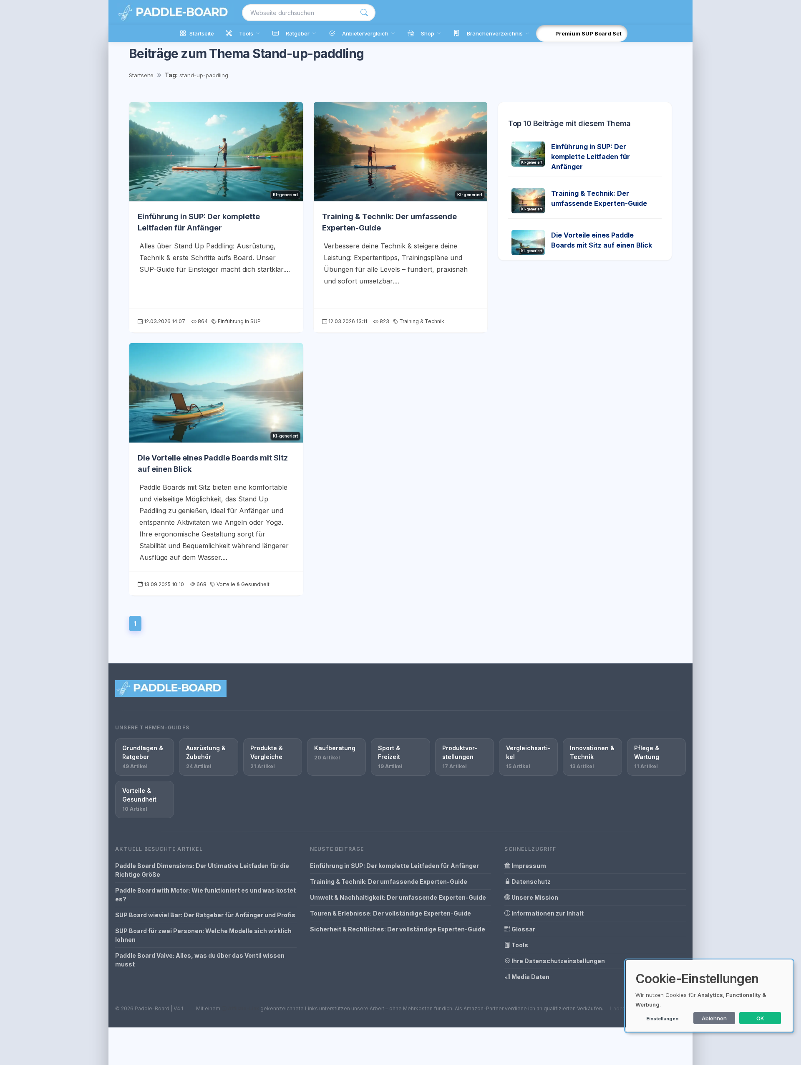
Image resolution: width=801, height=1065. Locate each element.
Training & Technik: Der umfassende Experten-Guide (388, 881)
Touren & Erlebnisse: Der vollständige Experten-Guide (390, 913)
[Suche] (364, 12)
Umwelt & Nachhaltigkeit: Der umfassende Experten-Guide (398, 897)
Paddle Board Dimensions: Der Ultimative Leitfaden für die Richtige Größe (202, 870)
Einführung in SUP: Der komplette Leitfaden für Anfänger (590, 156)
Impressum (528, 865)
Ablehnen (714, 1018)
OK (760, 1018)
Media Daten (529, 976)
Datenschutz (530, 881)
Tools (519, 945)
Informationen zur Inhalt (547, 913)
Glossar (522, 929)
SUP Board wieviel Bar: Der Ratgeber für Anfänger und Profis (205, 914)
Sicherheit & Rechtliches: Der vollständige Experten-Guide (397, 929)
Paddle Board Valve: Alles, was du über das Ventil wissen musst (200, 960)
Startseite (141, 75)
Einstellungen (662, 1019)
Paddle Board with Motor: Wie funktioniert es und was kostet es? (205, 895)
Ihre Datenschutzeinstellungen (557, 960)
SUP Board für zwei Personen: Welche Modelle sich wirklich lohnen (203, 935)
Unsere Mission (534, 897)
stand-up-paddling (203, 75)
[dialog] (709, 996)
